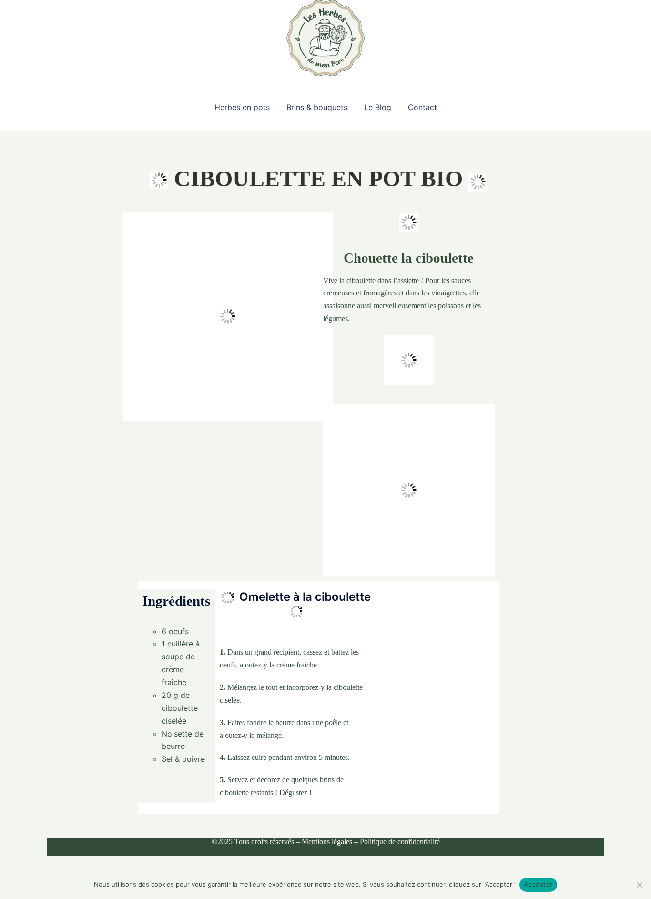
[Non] (639, 884)
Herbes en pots (242, 107)
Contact (422, 107)
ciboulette (180, 708)
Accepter (538, 884)
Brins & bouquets (316, 107)
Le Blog (377, 107)
